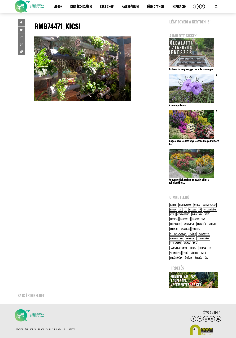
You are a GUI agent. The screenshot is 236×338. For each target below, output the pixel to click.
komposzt (185, 219)
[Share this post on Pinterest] (21, 44)
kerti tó (174, 219)
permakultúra (176, 238)
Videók (58, 6)
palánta (192, 233)
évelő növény (176, 257)
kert (207, 214)
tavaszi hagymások (178, 248)
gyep (172, 214)
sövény (187, 243)
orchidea (196, 228)
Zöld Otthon (155, 6)
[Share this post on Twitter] (21, 30)
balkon (173, 204)
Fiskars (192, 209)
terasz (193, 248)
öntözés (188, 257)
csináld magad (209, 204)
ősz (206, 257)
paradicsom (204, 233)
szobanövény (203, 238)
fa (185, 209)
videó (186, 252)
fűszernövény (210, 209)
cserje (197, 204)
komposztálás (198, 219)
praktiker (190, 238)
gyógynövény (183, 214)
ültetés (198, 257)
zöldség (194, 252)
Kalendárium (130, 6)
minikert (174, 228)
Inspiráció (179, 6)
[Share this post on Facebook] (21, 22)
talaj (195, 243)
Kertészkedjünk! (81, 6)
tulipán (202, 248)
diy (180, 209)
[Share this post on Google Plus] (21, 37)
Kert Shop (107, 6)
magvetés (201, 224)
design (173, 209)
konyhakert (175, 224)
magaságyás (189, 224)
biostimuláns (185, 204)
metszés (212, 224)
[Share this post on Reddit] (21, 51)
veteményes (175, 252)
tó (210, 248)
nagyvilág (185, 228)
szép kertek (175, 243)
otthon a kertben (178, 233)
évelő (203, 252)
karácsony (197, 214)
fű (200, 209)
